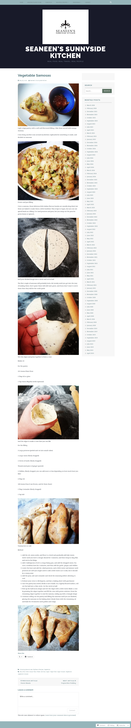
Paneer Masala (29, 682)
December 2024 (92, 142)
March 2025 (91, 133)
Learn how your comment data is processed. (60, 715)
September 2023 (92, 189)
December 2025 (92, 111)
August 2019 (91, 341)
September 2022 (92, 226)
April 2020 (90, 316)
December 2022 (92, 217)
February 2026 (92, 108)
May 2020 (90, 313)
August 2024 (91, 155)
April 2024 (90, 167)
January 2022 (91, 251)
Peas (34, 671)
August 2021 (91, 266)
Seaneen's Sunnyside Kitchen (65, 52)
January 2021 (91, 288)
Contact (87, 2)
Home (21, 2)
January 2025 (91, 139)
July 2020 (90, 307)
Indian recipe (29, 671)
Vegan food (53, 671)
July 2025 (90, 127)
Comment (72, 710)
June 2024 (90, 161)
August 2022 (91, 229)
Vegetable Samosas (34, 75)
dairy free (22, 671)
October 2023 (91, 186)
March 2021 (91, 282)
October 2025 (91, 118)
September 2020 (92, 300)
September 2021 (92, 263)
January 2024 (91, 176)
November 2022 (92, 220)
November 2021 (92, 257)
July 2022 (90, 232)
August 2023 (91, 192)
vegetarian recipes (23, 674)
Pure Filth (49, 2)
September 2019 (92, 338)
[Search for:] (93, 91)
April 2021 (90, 279)
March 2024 (91, 170)
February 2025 (92, 136)
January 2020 (91, 325)
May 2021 (90, 276)
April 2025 (90, 130)
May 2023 (90, 201)
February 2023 (92, 211)
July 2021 (90, 269)
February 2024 (92, 173)
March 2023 (91, 207)
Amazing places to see (34, 2)
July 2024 (90, 158)
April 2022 (90, 242)
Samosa (43, 671)
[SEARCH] (110, 2)
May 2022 (90, 238)
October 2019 (91, 335)
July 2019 (90, 344)
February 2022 (92, 248)
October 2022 (91, 223)
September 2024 (92, 152)
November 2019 (92, 331)
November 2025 (92, 114)
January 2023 (91, 214)
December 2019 (92, 328)
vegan (48, 671)
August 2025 (91, 124)
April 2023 (90, 204)
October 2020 (91, 297)
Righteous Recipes (61, 2)
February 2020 (92, 322)
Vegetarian (76, 2)
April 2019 (90, 353)
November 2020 (92, 294)
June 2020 (90, 310)
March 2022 (91, 245)
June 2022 (90, 235)
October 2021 (91, 260)
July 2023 (90, 195)
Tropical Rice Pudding (68, 682)
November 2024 (92, 145)
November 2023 (92, 183)
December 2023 (92, 180)
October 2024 (91, 149)
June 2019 (90, 347)
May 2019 (90, 350)
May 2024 (90, 164)
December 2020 (92, 291)
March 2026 (91, 105)
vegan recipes (61, 671)
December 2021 (92, 254)
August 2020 (91, 304)
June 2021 (90, 273)
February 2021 (92, 285)
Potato (38, 671)
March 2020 (91, 319)
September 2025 (92, 121)
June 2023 (90, 198)
